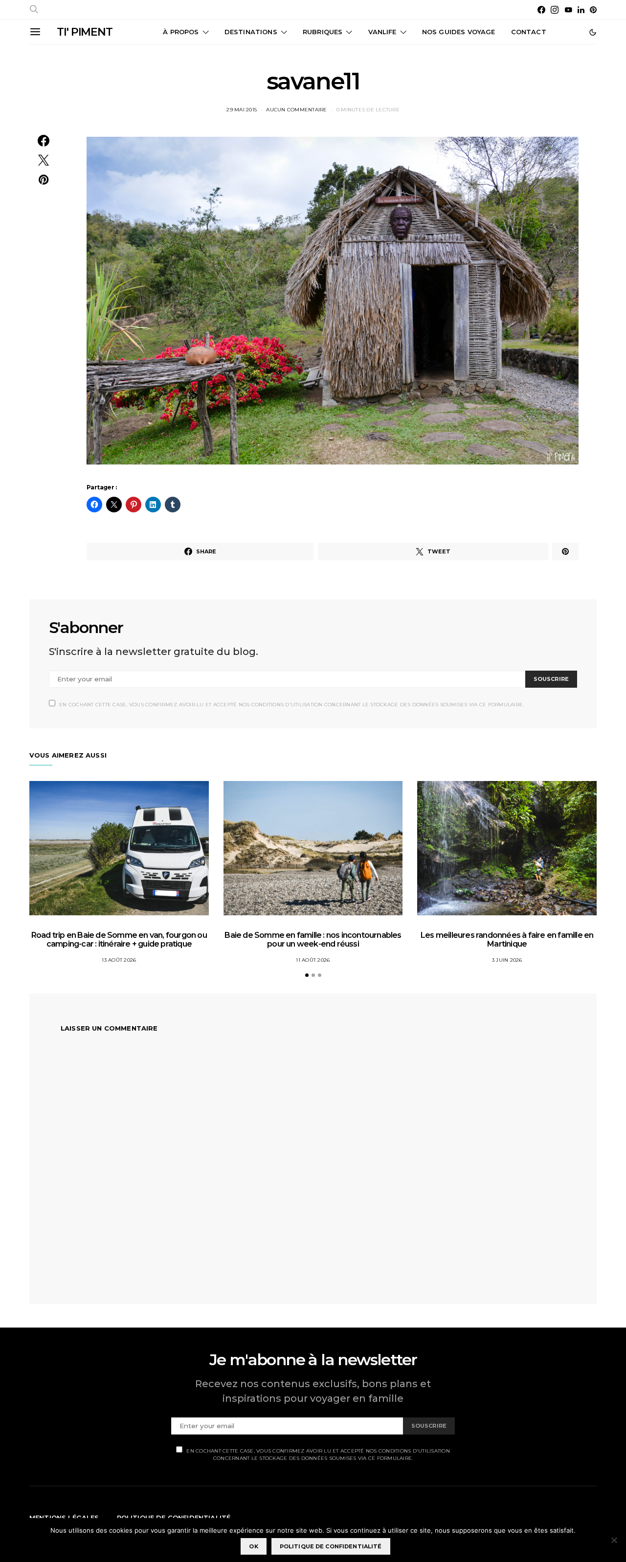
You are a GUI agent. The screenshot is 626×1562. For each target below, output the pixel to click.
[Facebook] (541, 10)
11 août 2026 (313, 960)
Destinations (250, 32)
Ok (253, 1546)
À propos (181, 32)
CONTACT (528, 32)
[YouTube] (568, 10)
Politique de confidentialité (331, 1546)
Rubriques (322, 32)
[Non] (614, 1540)
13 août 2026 (119, 960)
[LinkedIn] (581, 10)
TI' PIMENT (84, 32)
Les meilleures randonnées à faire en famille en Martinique (507, 939)
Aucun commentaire (296, 109)
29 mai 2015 (241, 109)
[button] (593, 32)
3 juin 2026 (507, 960)
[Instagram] (555, 10)
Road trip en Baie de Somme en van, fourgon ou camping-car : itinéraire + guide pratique (119, 939)
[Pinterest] (593, 10)
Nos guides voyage (458, 32)
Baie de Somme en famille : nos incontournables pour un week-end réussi (312, 939)
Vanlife (382, 32)
